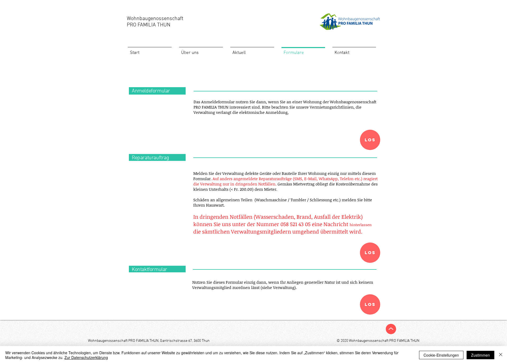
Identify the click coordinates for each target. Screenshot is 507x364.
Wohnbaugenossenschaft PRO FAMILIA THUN (155, 22)
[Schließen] (500, 355)
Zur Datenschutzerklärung (86, 357)
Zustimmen (480, 355)
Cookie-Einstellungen (441, 355)
